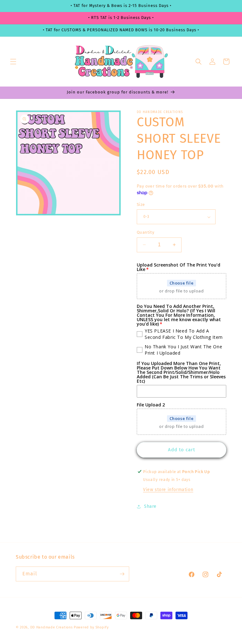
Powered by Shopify (91, 627)
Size (141, 204)
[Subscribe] (122, 574)
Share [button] (150, 506)
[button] (13, 62)
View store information (168, 489)
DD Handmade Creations (51, 627)
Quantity (145, 232)
